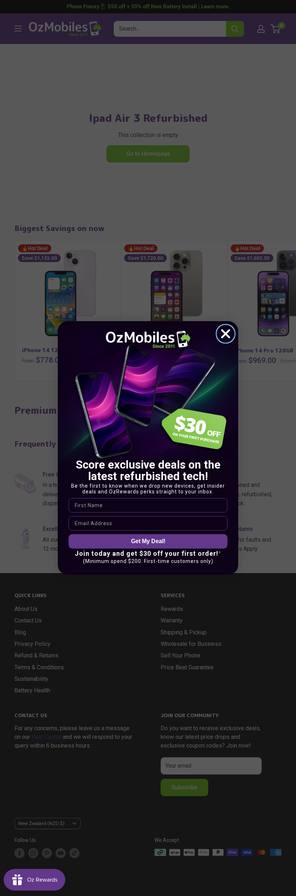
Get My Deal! (148, 541)
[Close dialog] (226, 334)
